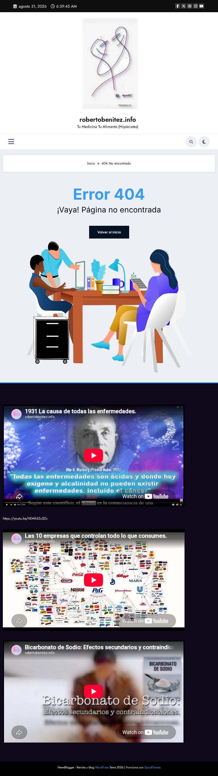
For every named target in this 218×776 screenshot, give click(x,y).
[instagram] (195, 6)
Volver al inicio (109, 232)
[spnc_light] (204, 141)
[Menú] (11, 142)
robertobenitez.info (107, 119)
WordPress (102, 767)
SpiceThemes (152, 767)
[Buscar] (191, 142)
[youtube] (201, 6)
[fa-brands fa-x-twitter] (183, 6)
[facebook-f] (177, 6)
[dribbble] (189, 6)
